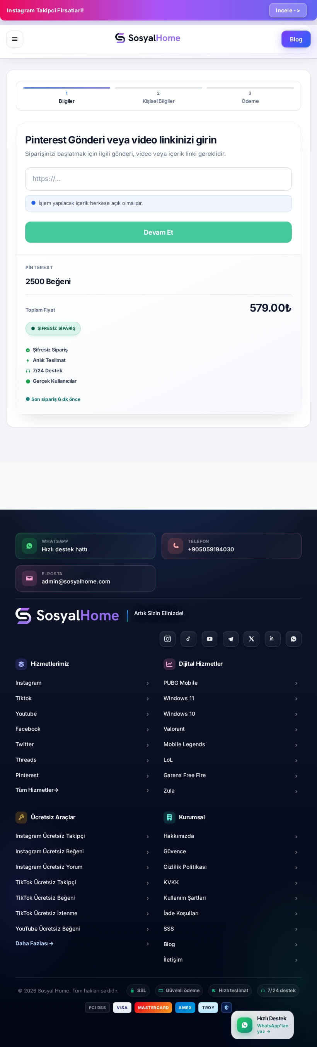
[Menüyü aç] (14, 39)
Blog (296, 39)
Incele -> (288, 10)
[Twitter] (251, 639)
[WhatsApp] (294, 639)
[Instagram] (168, 639)
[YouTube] (210, 639)
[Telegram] (231, 639)
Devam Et (158, 232)
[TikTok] (188, 639)
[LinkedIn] (273, 639)
